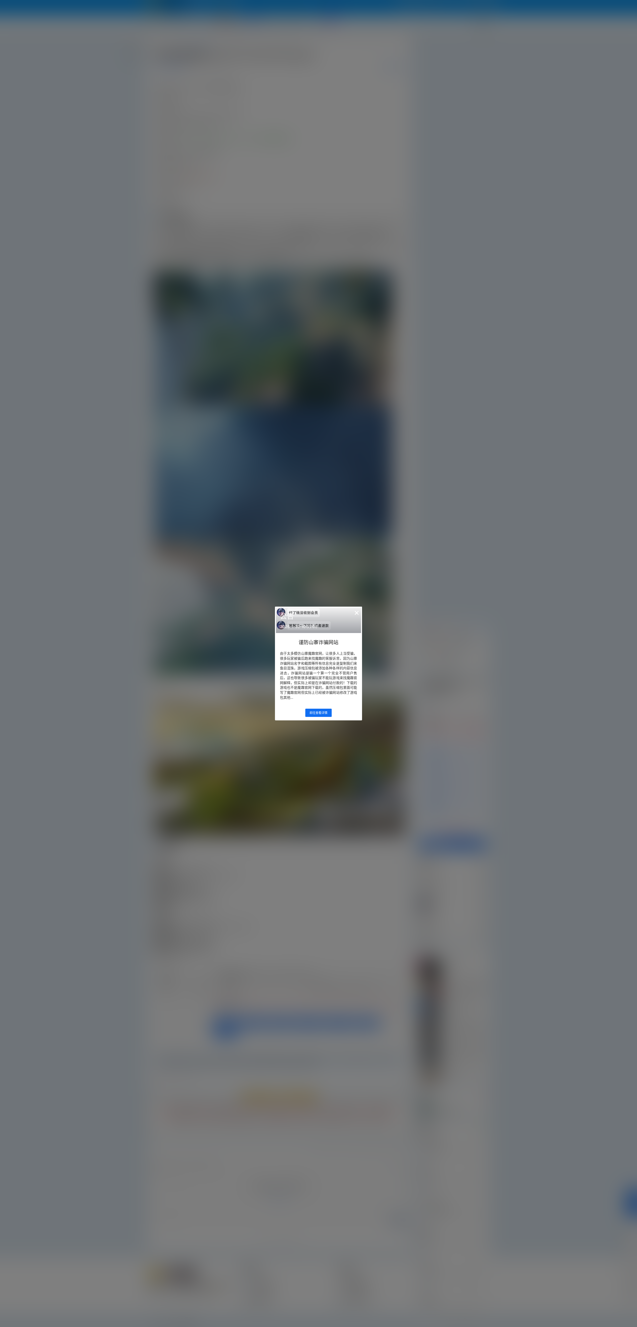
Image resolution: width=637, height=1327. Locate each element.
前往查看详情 (318, 713)
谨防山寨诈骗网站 (318, 642)
